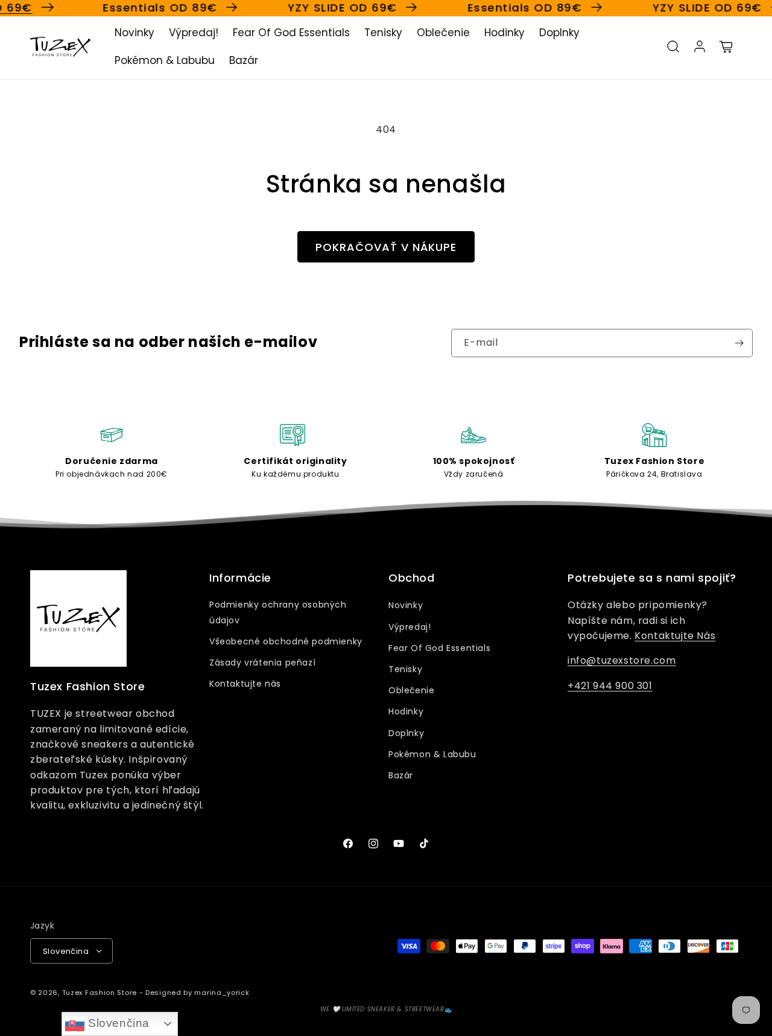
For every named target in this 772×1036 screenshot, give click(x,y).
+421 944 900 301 (610, 686)
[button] (673, 46)
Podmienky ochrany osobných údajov (278, 612)
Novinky (405, 605)
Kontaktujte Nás (674, 636)
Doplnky (406, 733)
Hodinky (405, 711)
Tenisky (405, 669)
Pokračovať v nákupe (386, 247)
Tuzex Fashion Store (99, 992)
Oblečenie (411, 690)
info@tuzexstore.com (622, 660)
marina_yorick (221, 992)
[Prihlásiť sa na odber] (739, 343)
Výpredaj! (409, 627)
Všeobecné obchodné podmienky (285, 641)
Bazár (400, 775)
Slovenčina (117, 1023)
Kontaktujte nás (245, 684)
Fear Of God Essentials (439, 648)
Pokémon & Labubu (432, 754)
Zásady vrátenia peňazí (262, 662)
